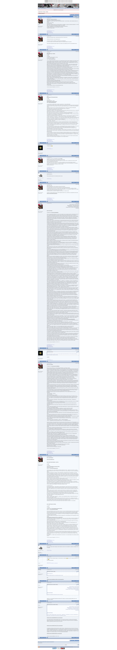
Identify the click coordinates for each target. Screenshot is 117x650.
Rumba (39, 144)
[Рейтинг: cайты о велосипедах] (63, 648)
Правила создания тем (42, 13)
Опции (76, 16)
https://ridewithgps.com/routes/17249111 (55, 466)
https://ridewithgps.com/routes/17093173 (52, 101)
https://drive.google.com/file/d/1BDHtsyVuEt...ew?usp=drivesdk (54, 617)
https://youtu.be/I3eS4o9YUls (52, 102)
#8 (78, 184)
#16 (78, 582)
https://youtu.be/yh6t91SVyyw (50, 459)
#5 (78, 144)
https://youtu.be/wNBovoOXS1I (54, 468)
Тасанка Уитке (40, 51)
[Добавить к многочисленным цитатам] (73, 49)
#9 (78, 203)
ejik (38, 545)
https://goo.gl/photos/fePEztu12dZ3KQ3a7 (52, 193)
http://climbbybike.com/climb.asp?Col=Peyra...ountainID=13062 (55, 517)
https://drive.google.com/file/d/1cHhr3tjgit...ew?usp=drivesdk (54, 633)
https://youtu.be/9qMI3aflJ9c (54, 212)
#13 (78, 545)
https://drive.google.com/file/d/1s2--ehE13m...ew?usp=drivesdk (54, 579)
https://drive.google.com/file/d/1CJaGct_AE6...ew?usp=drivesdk (55, 625)
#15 (78, 569)
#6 (78, 157)
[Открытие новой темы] (76, 640)
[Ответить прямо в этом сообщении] (77, 49)
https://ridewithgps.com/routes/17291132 (57, 508)
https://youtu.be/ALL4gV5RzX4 (54, 509)
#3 (78, 51)
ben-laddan (39, 569)
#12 (78, 456)
